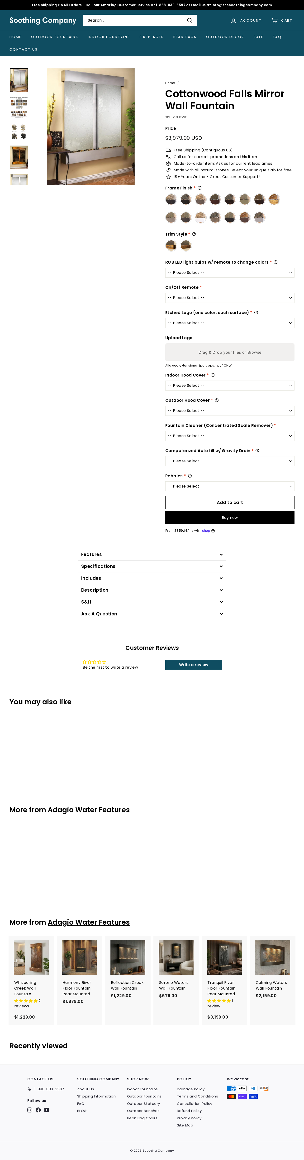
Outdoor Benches (143, 1110)
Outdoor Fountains (54, 36)
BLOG (82, 1110)
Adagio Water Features (89, 810)
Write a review (194, 664)
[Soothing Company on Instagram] (29, 1110)
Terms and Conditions (197, 1096)
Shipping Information (96, 1096)
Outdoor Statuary (143, 1103)
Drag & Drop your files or (230, 352)
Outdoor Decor (225, 36)
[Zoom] (90, 126)
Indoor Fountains (109, 36)
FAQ (277, 36)
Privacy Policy (189, 1118)
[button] (26, 1001)
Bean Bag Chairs (142, 1118)
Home (16, 36)
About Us (85, 1089)
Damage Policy (190, 1089)
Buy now (230, 517)
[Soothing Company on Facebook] (38, 1110)
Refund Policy (189, 1110)
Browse (254, 352)
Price (170, 128)
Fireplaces (152, 36)
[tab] (152, 554)
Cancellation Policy (194, 1103)
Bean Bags (185, 36)
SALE (258, 36)
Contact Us (24, 49)
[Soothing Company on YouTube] (46, 1110)
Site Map (185, 1125)
